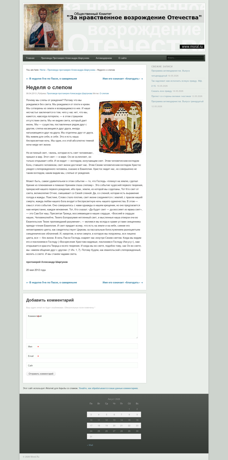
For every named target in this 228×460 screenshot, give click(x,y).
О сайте (123, 58)
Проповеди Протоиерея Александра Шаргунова (65, 58)
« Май (90, 444)
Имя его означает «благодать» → (123, 78)
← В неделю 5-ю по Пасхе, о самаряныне (51, 78)
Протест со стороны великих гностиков (171, 96)
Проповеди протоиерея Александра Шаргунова (71, 69)
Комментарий (34, 316)
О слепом (104, 93)
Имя (33, 347)
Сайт (30, 365)
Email (33, 356)
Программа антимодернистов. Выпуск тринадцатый (177, 101)
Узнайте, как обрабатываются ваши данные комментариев (108, 388)
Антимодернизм (104, 58)
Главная (30, 58)
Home (42, 69)
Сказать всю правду (161, 90)
